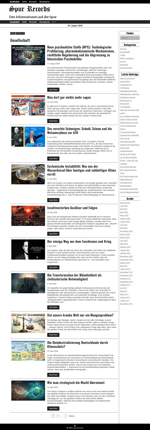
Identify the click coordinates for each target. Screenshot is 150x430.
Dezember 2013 (126, 275)
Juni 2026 (124, 206)
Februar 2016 (125, 269)
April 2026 (124, 212)
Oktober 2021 (125, 253)
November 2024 (126, 231)
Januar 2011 (125, 301)
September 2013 (126, 282)
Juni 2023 (124, 241)
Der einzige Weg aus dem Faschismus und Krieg (128, 170)
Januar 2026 (125, 222)
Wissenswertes (44, 1)
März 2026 (124, 215)
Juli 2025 (123, 225)
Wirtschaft (33, 1)
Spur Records (29, 9)
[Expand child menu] (55, 22)
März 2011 (124, 294)
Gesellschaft (15, 1)
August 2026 (125, 203)
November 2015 (126, 272)
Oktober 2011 (125, 285)
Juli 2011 (123, 288)
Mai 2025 (123, 228)
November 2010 (126, 304)
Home (13, 33)
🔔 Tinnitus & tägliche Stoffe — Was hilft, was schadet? (129, 160)
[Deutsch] (53, 21)
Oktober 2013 (125, 279)
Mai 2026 (123, 209)
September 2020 (126, 260)
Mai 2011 (123, 291)
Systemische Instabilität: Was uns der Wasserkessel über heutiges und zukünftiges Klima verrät (130, 141)
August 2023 (125, 237)
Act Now (123, 49)
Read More (54, 90)
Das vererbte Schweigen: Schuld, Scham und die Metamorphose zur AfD (129, 119)
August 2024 (125, 234)
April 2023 (124, 244)
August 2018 (125, 263)
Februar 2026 (125, 219)
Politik (24, 1)
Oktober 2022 (125, 247)
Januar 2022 (125, 250)
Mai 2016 (123, 266)
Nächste (72, 416)
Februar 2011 (125, 297)
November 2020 (126, 256)
